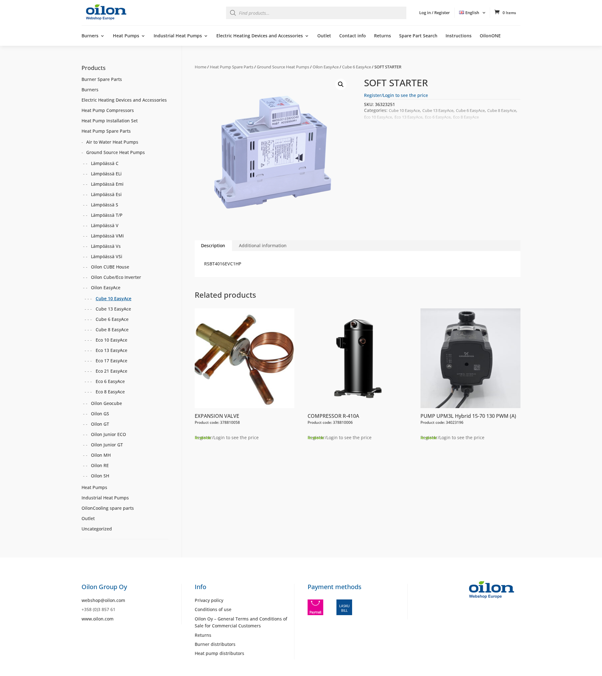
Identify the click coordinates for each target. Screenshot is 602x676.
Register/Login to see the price (396, 95)
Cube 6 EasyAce (356, 67)
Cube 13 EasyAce (437, 110)
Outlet (324, 36)
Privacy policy (209, 600)
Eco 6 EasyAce (438, 117)
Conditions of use (213, 609)
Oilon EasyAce (326, 67)
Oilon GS (100, 414)
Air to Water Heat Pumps (112, 142)
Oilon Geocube (106, 403)
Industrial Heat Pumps (178, 36)
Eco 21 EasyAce (111, 371)
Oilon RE (100, 465)
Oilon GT (100, 424)
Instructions (459, 36)
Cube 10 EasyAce (404, 110)
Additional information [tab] (263, 245)
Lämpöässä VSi (106, 256)
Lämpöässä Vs (106, 246)
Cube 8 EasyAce (501, 110)
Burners (90, 36)
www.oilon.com (98, 619)
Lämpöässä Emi (107, 184)
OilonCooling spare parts (108, 508)
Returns (382, 36)
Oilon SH (100, 476)
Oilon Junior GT (107, 445)
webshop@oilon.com (103, 600)
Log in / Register (434, 12)
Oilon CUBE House (110, 267)
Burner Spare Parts (102, 79)
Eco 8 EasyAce (466, 117)
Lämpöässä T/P (107, 215)
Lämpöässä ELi (106, 174)
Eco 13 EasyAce (408, 117)
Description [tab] (213, 245)
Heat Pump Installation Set (110, 121)
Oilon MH (101, 455)
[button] (340, 84)
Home (200, 67)
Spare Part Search (418, 36)
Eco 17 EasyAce (111, 361)
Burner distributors (215, 644)
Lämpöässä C (105, 163)
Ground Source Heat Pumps (283, 67)
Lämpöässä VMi (107, 236)
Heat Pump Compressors (108, 110)
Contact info (352, 36)
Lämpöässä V (105, 225)
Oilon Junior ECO (108, 434)
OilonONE (490, 36)
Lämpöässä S (104, 205)
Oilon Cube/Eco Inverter (116, 277)
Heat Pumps (126, 36)
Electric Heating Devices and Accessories (259, 36)
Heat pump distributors (219, 653)
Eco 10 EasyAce (378, 117)
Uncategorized (97, 529)
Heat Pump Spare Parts (231, 67)
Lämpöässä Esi (106, 194)
